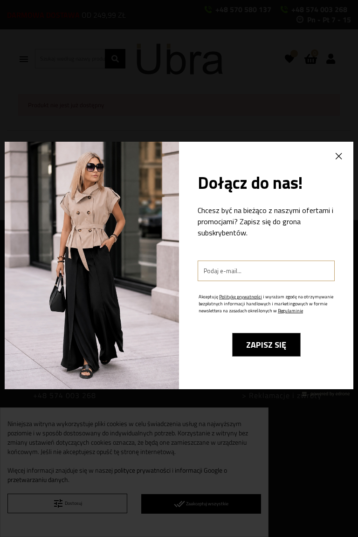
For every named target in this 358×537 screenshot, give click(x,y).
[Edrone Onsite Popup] (179, 268)
